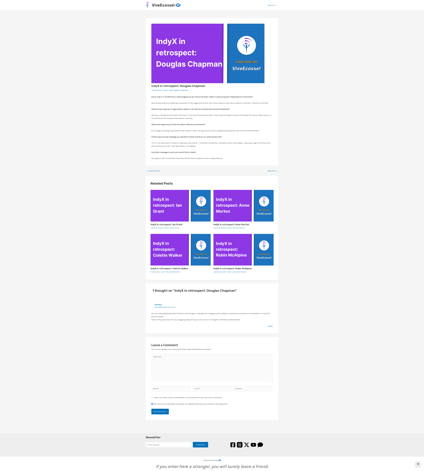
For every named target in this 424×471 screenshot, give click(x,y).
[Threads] (239, 445)
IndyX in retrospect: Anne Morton (231, 224)
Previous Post (153, 171)
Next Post (273, 171)
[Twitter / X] (246, 445)
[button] (275, 5)
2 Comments (155, 272)
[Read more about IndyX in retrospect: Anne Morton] (243, 205)
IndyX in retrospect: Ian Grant (166, 224)
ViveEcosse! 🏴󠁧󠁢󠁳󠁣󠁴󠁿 (166, 5)
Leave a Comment (156, 228)
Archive (271, 5)
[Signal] (260, 445)
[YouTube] (253, 445)
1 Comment (156, 90)
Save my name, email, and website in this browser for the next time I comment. (188, 397)
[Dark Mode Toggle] (418, 464)
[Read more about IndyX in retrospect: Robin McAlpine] (243, 249)
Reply (270, 326)
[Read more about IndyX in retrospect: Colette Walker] (180, 249)
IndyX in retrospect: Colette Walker (169, 268)
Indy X (165, 90)
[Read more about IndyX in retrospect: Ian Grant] (180, 205)
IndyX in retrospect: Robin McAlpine (232, 268)
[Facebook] (233, 445)
